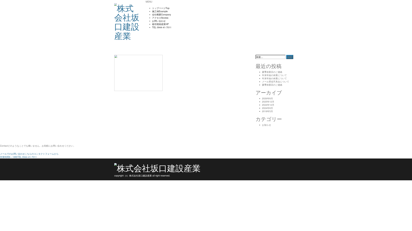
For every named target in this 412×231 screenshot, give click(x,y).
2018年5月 (267, 111)
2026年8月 (267, 98)
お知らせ (266, 124)
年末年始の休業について (274, 75)
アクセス (160, 17)
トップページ (160, 8)
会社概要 (161, 14)
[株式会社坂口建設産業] (127, 20)
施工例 (160, 11)
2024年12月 (268, 104)
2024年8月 (267, 108)
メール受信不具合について (275, 81)
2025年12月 (268, 101)
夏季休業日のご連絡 (272, 71)
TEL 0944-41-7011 (18, 156)
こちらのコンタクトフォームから (29, 153)
